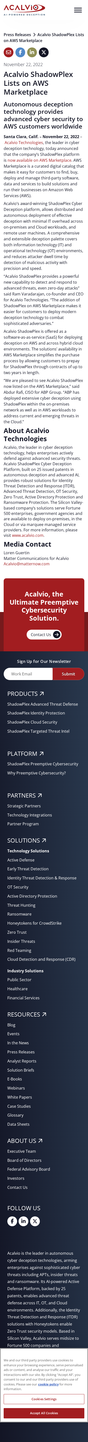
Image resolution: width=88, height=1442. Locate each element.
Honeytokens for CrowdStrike (34, 923)
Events (13, 1033)
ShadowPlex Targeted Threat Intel (38, 731)
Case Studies (19, 1106)
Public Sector (19, 979)
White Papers (19, 1097)
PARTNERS (21, 795)
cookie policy (48, 1384)
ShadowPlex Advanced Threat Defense (42, 704)
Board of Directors (24, 1160)
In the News (18, 1043)
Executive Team (21, 1151)
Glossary (15, 1115)
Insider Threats (21, 941)
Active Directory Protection (32, 896)
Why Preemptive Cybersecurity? (36, 773)
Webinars (16, 1088)
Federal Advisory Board (28, 1169)
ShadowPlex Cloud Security (32, 722)
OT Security (17, 887)
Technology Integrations (29, 815)
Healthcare (17, 988)
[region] (44, 1385)
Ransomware (19, 914)
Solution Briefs (20, 1070)
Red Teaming (19, 950)
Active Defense (20, 860)
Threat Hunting (21, 905)
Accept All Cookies (44, 1413)
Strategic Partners (24, 806)
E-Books (14, 1079)
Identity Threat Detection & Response (42, 878)
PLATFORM (22, 753)
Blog (11, 1025)
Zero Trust (17, 932)
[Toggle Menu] (78, 10)
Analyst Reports (21, 1061)
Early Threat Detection (28, 869)
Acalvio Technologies (24, 142)
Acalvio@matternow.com (27, 564)
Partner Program (23, 824)
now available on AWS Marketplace (39, 160)
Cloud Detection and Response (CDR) (41, 959)
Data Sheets (18, 1124)
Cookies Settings (44, 1399)
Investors (15, 1178)
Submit (68, 674)
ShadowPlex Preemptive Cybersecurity (42, 764)
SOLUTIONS (23, 840)
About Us (21, 1140)
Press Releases (18, 34)
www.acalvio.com (28, 535)
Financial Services (23, 998)
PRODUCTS (22, 693)
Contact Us (41, 634)
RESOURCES (23, 1014)
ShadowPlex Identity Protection (36, 713)
